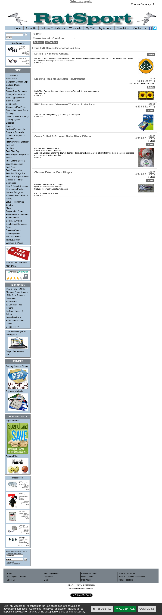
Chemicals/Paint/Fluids (16, 107)
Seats (8, 227)
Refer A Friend (12, 456)
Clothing (9, 113)
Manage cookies (125, 580)
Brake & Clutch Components (13, 102)
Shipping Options (51, 573)
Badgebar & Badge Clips (17, 82)
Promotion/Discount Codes (15, 322)
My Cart (90, 28)
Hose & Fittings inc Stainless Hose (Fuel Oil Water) (17, 195)
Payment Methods (14, 391)
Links (46, 580)
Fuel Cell (10, 145)
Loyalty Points (12, 420)
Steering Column (13, 230)
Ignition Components (15, 129)
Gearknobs (11, 183)
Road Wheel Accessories (17, 214)
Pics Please (86, 580)
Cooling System (13, 120)
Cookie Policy (12, 327)
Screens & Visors (14, 221)
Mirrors (9, 208)
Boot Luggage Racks (15, 97)
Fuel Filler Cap (12, 151)
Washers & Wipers (14, 243)
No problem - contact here (15, 353)
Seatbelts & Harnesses (16, 224)
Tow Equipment (13, 240)
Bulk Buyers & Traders (16, 577)
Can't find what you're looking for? (15, 333)
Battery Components (15, 94)
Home (17, 28)
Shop (18, 70)
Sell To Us (11, 580)
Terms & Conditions (126, 573)
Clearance (48, 577)
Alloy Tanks (11, 78)
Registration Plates (14, 211)
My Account (105, 28)
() (25, 278)
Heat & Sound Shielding (17, 186)
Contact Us (139, 28)
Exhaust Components (16, 135)
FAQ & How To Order (15, 289)
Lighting (9, 126)
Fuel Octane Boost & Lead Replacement (15, 162)
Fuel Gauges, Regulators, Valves (17, 156)
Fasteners (10, 138)
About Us (31, 28)
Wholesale (75, 28)
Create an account (13, 564)
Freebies (10, 148)
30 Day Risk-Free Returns (14, 306)
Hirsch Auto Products (15, 189)
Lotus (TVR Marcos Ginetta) (15, 203)
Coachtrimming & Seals (17, 110)
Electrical (10, 123)
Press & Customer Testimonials (131, 577)
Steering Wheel (13, 233)
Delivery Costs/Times (53, 28)
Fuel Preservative (14, 170)
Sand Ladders (12, 217)
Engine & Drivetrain (15, 132)
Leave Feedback (13, 317)
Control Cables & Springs (17, 116)
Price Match (11, 301)
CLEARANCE (12, 75)
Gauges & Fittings (14, 180)
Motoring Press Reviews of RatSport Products (17, 293)
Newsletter (123, 28)
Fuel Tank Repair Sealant (17, 176)
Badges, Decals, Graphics (13, 86)
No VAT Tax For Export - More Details (17, 264)
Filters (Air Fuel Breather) (17, 142)
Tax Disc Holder (13, 236)
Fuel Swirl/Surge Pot (15, 173)
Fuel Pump (11, 167)
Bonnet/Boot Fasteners (16, 91)
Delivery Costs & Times (17, 366)
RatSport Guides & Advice (14, 312)
